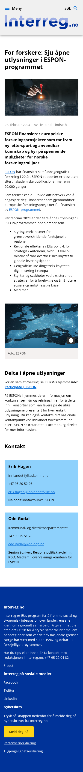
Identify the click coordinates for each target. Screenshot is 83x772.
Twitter (9, 690)
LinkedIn (10, 698)
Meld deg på (18, 732)
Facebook (11, 682)
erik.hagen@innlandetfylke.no (31, 492)
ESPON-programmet (24, 209)
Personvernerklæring (20, 743)
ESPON (10, 172)
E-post (8, 665)
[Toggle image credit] (71, 340)
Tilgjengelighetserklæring (23, 751)
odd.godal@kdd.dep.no (26, 544)
